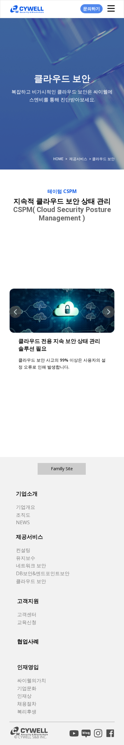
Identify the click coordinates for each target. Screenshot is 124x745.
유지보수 (25, 558)
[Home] (27, 9)
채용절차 (26, 703)
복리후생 (26, 711)
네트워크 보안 (31, 565)
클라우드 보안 (31, 581)
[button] (15, 312)
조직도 (23, 515)
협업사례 (28, 641)
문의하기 (91, 8)
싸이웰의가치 (31, 680)
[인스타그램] (98, 733)
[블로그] (86, 733)
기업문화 (26, 688)
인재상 (24, 696)
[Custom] (74, 733)
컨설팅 (23, 550)
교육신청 (26, 622)
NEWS (23, 522)
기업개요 (25, 507)
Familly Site (62, 468)
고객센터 (26, 614)
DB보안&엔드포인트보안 (43, 573)
